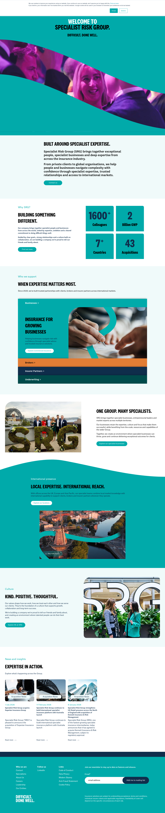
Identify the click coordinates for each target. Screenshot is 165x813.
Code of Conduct (66, 770)
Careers (19, 781)
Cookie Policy (64, 785)
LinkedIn (41, 770)
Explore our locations (41, 503)
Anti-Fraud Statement (68, 781)
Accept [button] (114, 11)
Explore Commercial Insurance (39, 351)
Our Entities (21, 788)
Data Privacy (64, 774)
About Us (20, 778)
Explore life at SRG (15, 625)
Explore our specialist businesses (111, 444)
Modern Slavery (65, 778)
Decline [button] (123, 11)
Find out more (114, 3)
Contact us (53, 183)
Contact (19, 770)
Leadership (20, 785)
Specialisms (21, 774)
